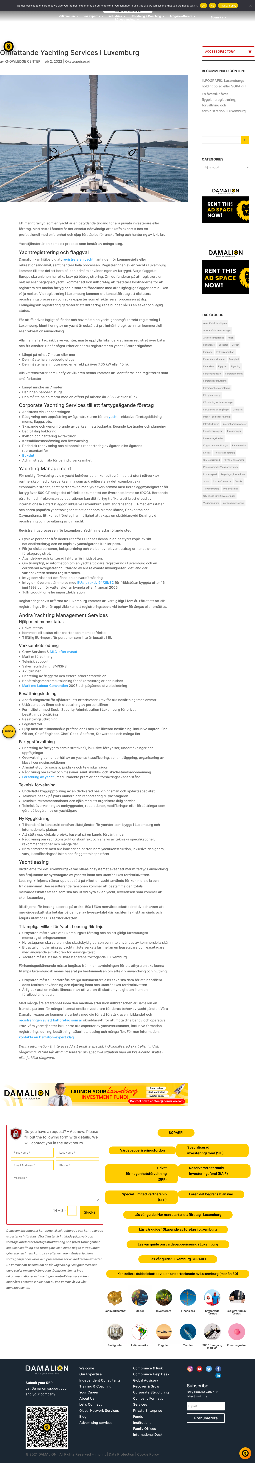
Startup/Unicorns (222, 481)
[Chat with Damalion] (245, 1453)
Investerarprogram (213, 431)
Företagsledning (233, 373)
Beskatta (223, 344)
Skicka (89, 1212)
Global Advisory (145, 1380)
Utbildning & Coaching (146, 16)
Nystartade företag (224, 452)
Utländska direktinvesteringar (219, 496)
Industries (115, 16)
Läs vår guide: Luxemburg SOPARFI (178, 1259)
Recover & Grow (146, 1386)
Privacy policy (228, 5)
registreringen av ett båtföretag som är (50, 1020)
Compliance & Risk (148, 1368)
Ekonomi (207, 352)
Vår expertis (91, 16)
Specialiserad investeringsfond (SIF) (205, 1150)
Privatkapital (210, 474)
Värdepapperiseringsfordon (142, 1150)
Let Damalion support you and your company (46, 1388)
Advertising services (96, 1423)
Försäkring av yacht (38, 777)
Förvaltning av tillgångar (216, 409)
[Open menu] (9, 47)
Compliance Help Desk (151, 1374)
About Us (86, 1398)
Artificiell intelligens (213, 337)
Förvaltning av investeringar (218, 402)
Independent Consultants (100, 1380)
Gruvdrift (237, 409)
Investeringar (234, 431)
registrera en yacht (78, 259)
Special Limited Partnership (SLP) (144, 1197)
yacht (113, 417)
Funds (138, 1416)
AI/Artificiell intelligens (215, 323)
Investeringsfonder (213, 438)
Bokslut (28, 455)
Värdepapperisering (233, 503)
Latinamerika (239, 445)
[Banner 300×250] (225, 224)
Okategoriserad (77, 61)
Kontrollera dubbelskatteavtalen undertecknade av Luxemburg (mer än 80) (177, 1274)
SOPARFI (176, 1133)
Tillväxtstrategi (211, 488)
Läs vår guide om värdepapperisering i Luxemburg (178, 1244)
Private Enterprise (147, 1410)
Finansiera (208, 366)
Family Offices (144, 1429)
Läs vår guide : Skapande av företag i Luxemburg (178, 1229)
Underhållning (230, 488)
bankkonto (209, 344)
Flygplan (222, 366)
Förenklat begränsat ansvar (211, 1194)
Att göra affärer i (181, 16)
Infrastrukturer (211, 424)
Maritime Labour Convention (45, 686)
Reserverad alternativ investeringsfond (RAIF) (208, 1171)
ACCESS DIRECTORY (220, 51)
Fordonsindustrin (212, 373)
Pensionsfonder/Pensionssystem (220, 467)
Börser (235, 344)
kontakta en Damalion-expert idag (46, 1037)
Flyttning (235, 366)
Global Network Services (99, 1410)
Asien (231, 337)
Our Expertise (90, 1374)
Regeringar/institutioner (233, 474)
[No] (250, 5)
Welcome (86, 1368)
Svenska (217, 17)
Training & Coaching (95, 1386)
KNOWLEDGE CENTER (23, 61)
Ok (203, 5)
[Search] (245, 140)
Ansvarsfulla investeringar (217, 330)
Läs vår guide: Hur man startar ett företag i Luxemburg (177, 1215)
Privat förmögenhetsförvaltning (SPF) (146, 1173)
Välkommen (67, 16)
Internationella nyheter (235, 424)
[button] (9, 731)
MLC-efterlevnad (63, 652)
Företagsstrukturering (214, 380)
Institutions (142, 1423)
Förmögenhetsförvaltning (216, 388)
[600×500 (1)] (225, 285)
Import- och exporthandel (217, 416)
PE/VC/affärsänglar (234, 460)
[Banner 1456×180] (94, 1105)
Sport (206, 481)
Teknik (238, 481)
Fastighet (234, 359)
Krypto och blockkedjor (215, 445)
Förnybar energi (211, 395)
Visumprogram (211, 503)
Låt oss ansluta (125, 19)
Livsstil (207, 452)
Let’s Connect (90, 1404)
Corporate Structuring (151, 1392)
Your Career (89, 1392)
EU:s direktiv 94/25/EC (95, 583)
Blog (82, 1416)
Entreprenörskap (225, 352)
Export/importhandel (214, 359)
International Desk (148, 1435)
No (212, 5)
